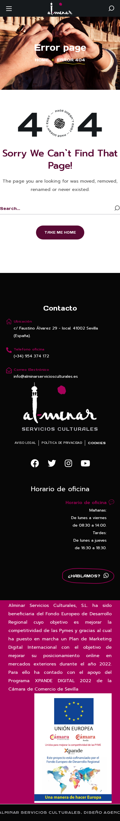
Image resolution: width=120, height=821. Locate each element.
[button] (111, 8)
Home (42, 59)
